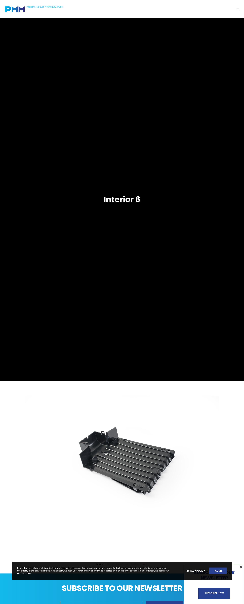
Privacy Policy (195, 570)
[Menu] (236, 9)
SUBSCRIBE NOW (214, 593)
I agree (218, 570)
